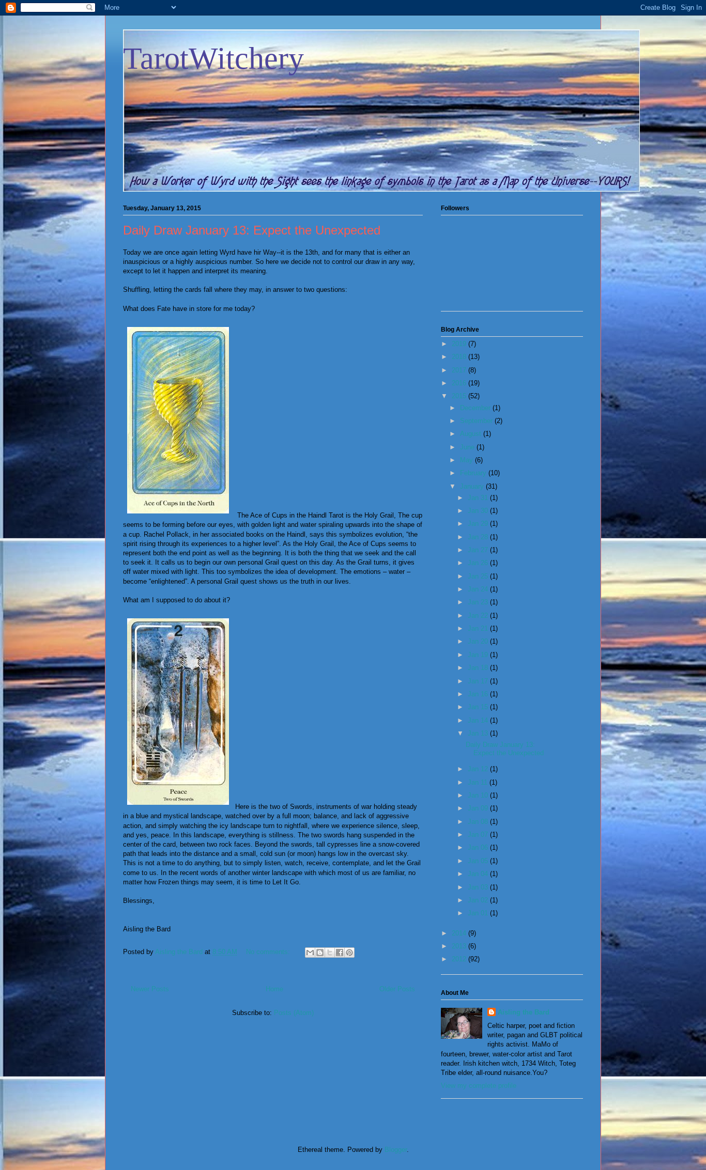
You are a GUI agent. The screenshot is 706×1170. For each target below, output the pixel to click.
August (471, 434)
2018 (460, 357)
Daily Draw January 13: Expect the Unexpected (251, 230)
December (476, 408)
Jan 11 (478, 782)
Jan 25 (479, 576)
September (477, 421)
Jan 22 (479, 615)
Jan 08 (479, 821)
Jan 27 (479, 550)
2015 (460, 396)
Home (274, 989)
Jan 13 (479, 733)
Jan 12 (479, 769)
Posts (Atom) (294, 1013)
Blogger (396, 1149)
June (468, 447)
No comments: (269, 952)
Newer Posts (150, 989)
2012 (460, 959)
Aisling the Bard (523, 1012)
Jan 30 (479, 510)
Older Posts (397, 989)
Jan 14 (479, 720)
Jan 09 (479, 808)
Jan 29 (479, 523)
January (473, 486)
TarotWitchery (213, 58)
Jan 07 (479, 834)
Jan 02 (479, 900)
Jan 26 (479, 563)
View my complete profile (478, 1085)
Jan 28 (479, 537)
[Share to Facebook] (339, 952)
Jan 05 (479, 861)
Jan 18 (479, 668)
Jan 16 (479, 694)
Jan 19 (479, 655)
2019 (460, 344)
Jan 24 (479, 589)
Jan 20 (479, 641)
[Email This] (310, 952)
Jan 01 (479, 913)
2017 (460, 370)
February (474, 473)
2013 (460, 946)
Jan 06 (479, 847)
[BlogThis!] (320, 952)
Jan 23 (479, 602)
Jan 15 (479, 707)
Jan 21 (479, 628)
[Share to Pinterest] (349, 952)
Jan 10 (479, 795)
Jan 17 (479, 681)
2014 (460, 933)
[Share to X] (330, 952)
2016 (460, 383)
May (467, 460)
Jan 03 (479, 887)
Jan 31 (479, 498)
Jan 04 (479, 874)
